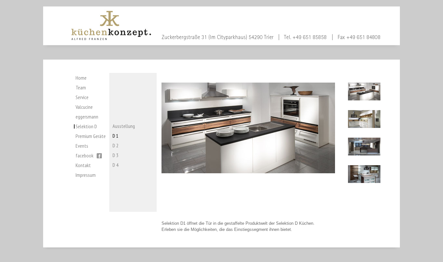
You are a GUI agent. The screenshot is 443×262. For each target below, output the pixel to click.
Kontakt (83, 165)
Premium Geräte (91, 136)
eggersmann (87, 116)
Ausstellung (124, 126)
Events (82, 145)
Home (81, 77)
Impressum (86, 175)
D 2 (115, 145)
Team (81, 87)
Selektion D (86, 126)
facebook (84, 155)
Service (82, 97)
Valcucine (84, 107)
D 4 (115, 165)
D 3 (115, 155)
